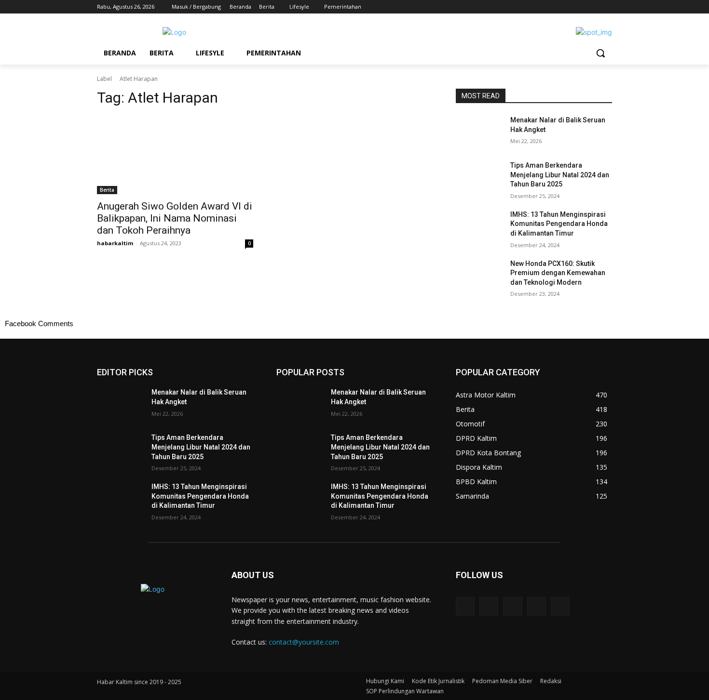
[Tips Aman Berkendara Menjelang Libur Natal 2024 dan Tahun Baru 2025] (479, 177)
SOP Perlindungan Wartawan (405, 691)
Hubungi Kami (385, 681)
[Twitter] (580, 7)
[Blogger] (465, 606)
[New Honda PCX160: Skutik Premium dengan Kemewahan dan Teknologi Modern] (479, 275)
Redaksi (550, 681)
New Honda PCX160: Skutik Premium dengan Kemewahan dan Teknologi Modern (557, 273)
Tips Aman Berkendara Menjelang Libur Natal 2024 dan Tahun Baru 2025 (559, 174)
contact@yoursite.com (304, 642)
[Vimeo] (593, 7)
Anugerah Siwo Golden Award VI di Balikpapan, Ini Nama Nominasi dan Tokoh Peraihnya (174, 218)
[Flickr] (512, 606)
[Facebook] (553, 7)
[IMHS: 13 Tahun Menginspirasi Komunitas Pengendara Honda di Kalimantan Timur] (479, 226)
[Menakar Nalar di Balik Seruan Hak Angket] (479, 132)
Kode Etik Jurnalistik (438, 681)
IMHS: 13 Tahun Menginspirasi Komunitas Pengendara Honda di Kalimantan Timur (559, 224)
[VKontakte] (560, 606)
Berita (107, 189)
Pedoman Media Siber (502, 681)
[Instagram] (566, 7)
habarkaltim (115, 243)
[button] (600, 53)
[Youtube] (606, 7)
